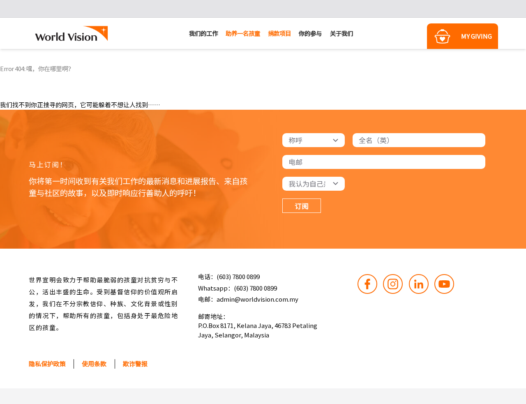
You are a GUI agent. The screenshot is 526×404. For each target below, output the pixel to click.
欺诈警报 (135, 363)
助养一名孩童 (243, 33)
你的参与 (310, 33)
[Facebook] (367, 284)
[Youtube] (444, 284)
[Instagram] (393, 284)
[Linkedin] (419, 284)
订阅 (302, 206)
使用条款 (94, 363)
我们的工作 (203, 33)
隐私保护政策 (47, 363)
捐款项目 (279, 33)
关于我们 (341, 33)
